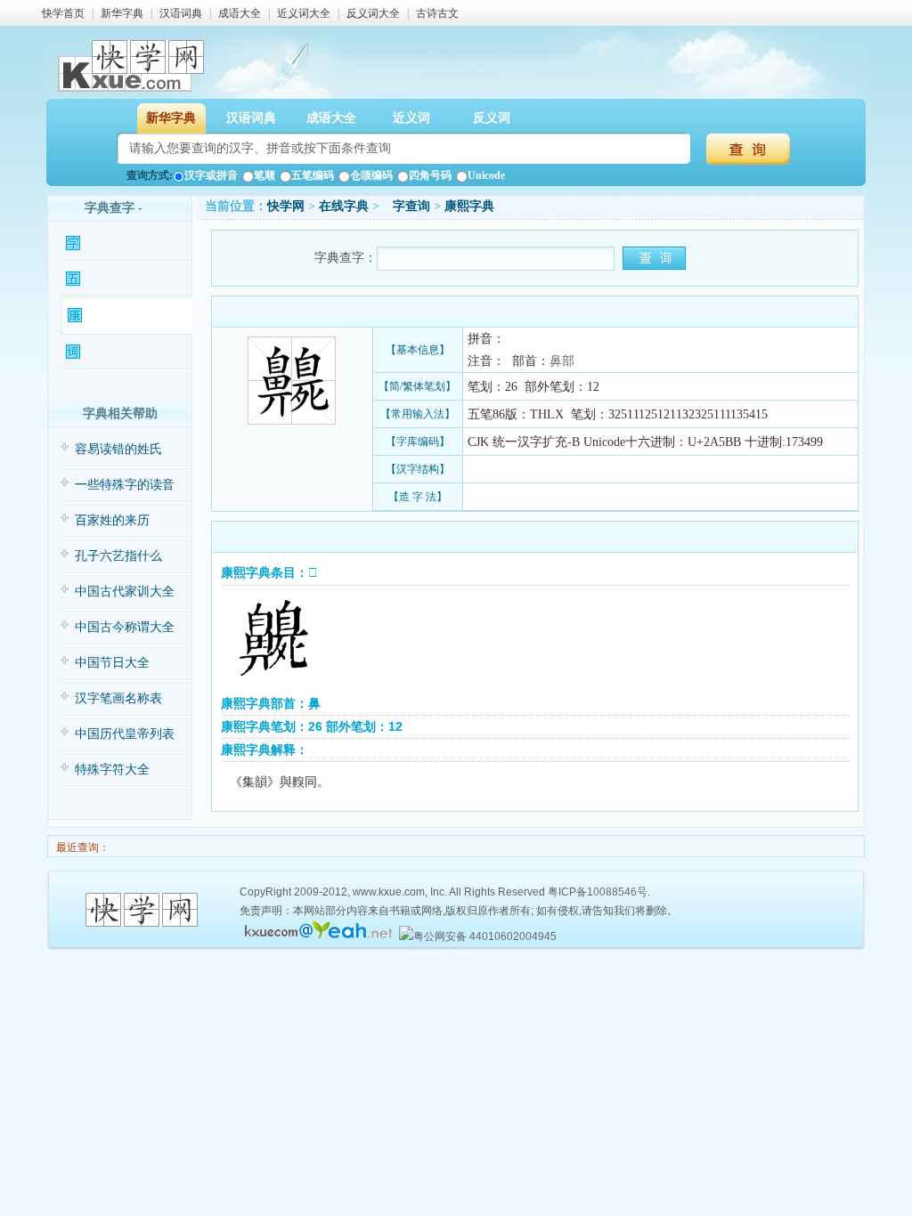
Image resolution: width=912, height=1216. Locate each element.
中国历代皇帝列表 (125, 734)
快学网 (286, 206)
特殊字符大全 (112, 769)
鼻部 (562, 361)
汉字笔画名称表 (118, 698)
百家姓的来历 (112, 520)
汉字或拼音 (211, 175)
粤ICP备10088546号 (597, 892)
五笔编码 (312, 175)
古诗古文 (437, 13)
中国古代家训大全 (125, 591)
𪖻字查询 (406, 206)
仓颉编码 (371, 175)
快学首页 (63, 13)
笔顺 (264, 175)
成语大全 (239, 13)
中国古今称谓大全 (125, 627)
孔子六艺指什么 (118, 556)
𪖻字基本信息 (116, 243)
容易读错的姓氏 (118, 449)
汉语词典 (180, 13)
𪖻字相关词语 (116, 352)
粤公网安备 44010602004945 (485, 936)
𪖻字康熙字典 (118, 315)
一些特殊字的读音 (125, 484)
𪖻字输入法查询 (121, 279)
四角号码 (430, 175)
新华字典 (122, 13)
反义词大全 (373, 13)
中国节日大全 (112, 662)
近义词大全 (303, 13)
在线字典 (344, 206)
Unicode (486, 175)
